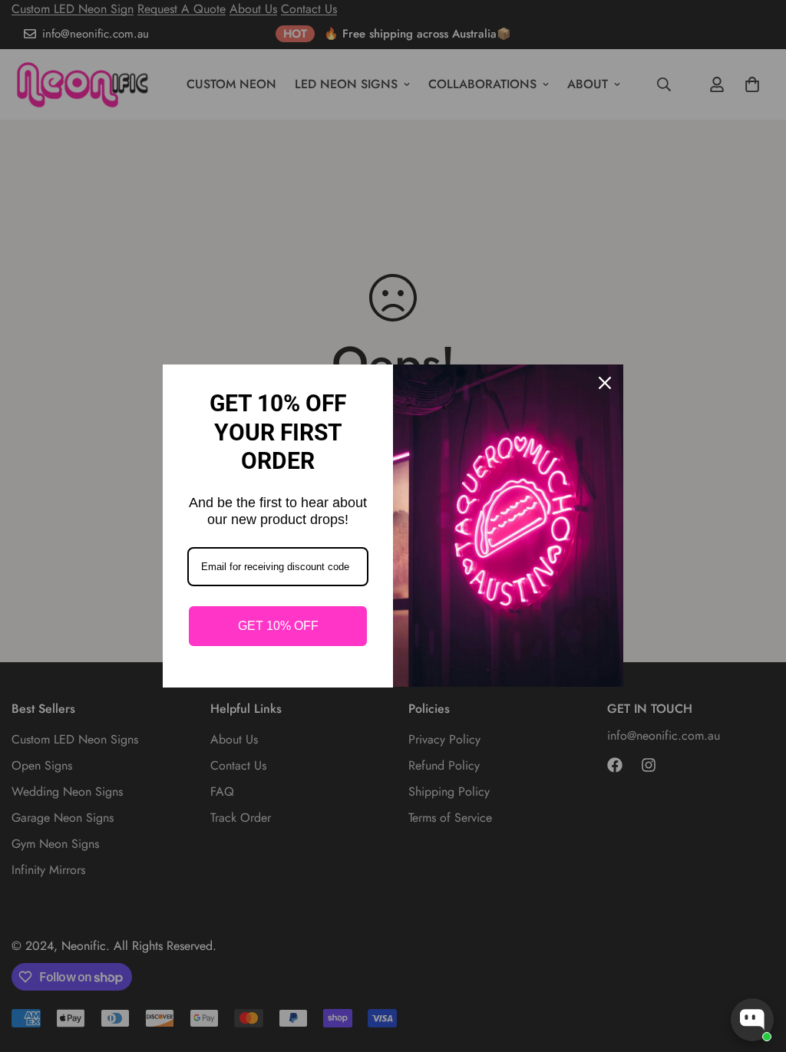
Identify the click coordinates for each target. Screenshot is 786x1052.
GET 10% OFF (278, 625)
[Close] (604, 382)
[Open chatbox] (752, 1019)
